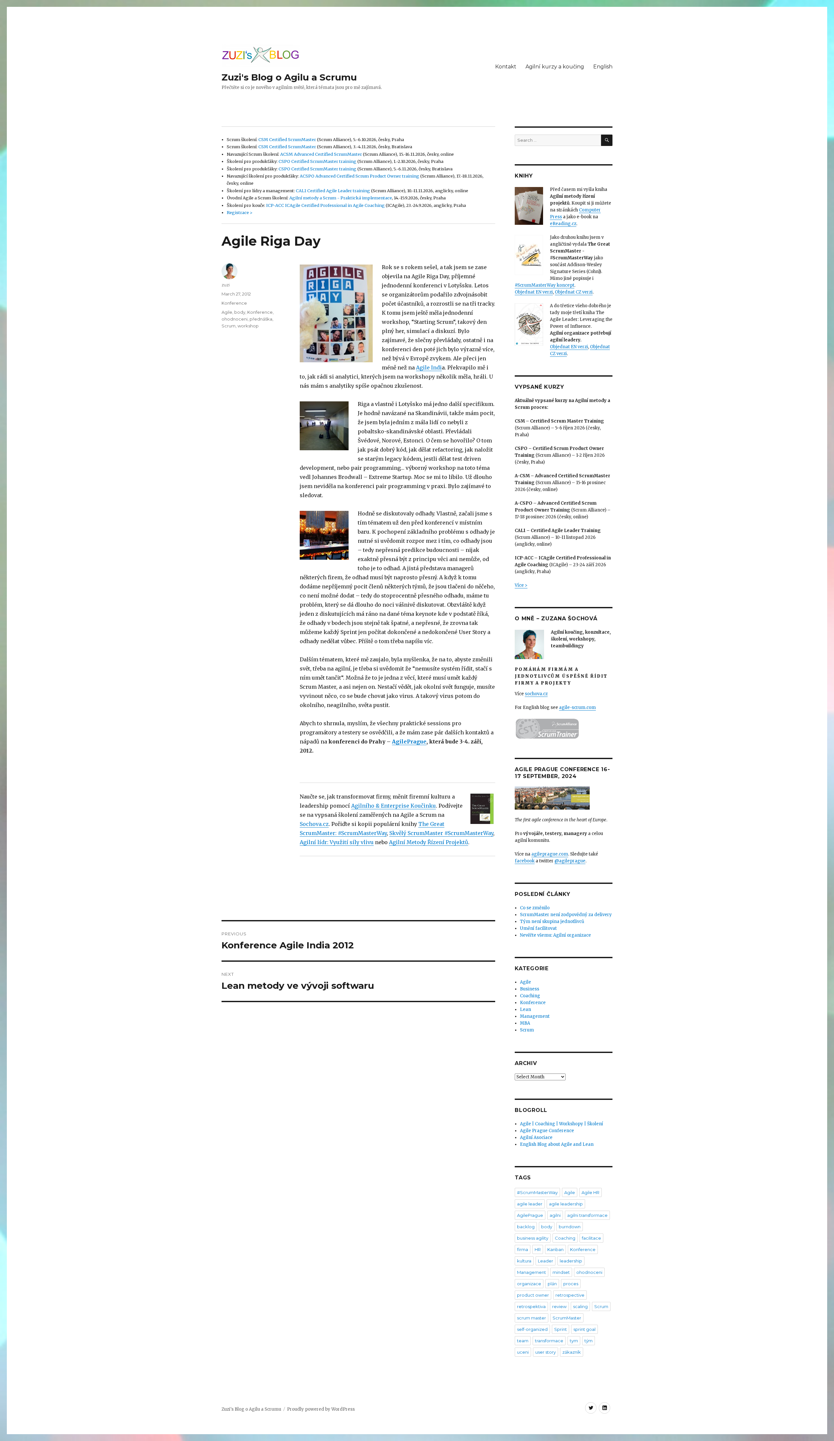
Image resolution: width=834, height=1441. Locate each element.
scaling (580, 1306)
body (239, 312)
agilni (555, 1215)
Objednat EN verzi (534, 292)
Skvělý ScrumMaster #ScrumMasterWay (441, 833)
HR (538, 1249)
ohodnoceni (235, 319)
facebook (525, 861)
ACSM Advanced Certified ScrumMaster (321, 154)
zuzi (226, 284)
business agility (532, 1238)
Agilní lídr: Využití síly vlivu (337, 842)
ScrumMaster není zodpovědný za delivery (566, 914)
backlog (526, 1226)
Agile (227, 312)
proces (570, 1283)
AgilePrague (409, 741)
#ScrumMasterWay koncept (544, 285)
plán (552, 1283)
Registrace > (239, 212)
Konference (234, 303)
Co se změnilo (535, 908)
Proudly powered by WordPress (321, 1409)
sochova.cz (536, 694)
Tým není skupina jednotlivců (552, 921)
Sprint (560, 1329)
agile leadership (566, 1203)
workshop (248, 325)
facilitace (591, 1238)
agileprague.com (549, 854)
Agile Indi (429, 367)
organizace (529, 1283)
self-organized (532, 1329)
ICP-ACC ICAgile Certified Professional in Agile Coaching (325, 205)
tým (588, 1340)
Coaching (530, 996)
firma (522, 1249)
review (559, 1306)
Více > (521, 585)
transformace (549, 1340)
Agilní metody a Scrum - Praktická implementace (340, 197)
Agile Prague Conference (547, 1130)
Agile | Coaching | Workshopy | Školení (561, 1124)
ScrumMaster (567, 1317)
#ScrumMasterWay (537, 1192)
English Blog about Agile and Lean (557, 1144)
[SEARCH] (606, 140)
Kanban (555, 1249)
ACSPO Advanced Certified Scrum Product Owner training (359, 176)
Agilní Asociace (536, 1137)
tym (574, 1340)
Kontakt (505, 67)
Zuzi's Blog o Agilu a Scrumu (289, 77)
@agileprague (569, 861)
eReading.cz (563, 223)
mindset (561, 1272)
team (522, 1340)
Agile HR (590, 1192)
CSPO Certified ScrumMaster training (317, 161)
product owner (533, 1295)
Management (535, 1016)
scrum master (531, 1317)
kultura (524, 1260)
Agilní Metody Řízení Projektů (428, 842)
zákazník (571, 1352)
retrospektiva (531, 1306)
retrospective (569, 1295)
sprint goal (584, 1329)
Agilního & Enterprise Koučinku (393, 805)
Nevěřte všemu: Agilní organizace (555, 935)
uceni (523, 1352)
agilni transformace (587, 1215)
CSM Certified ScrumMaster (287, 139)
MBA (525, 1023)
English (602, 67)
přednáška (261, 319)
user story (545, 1352)
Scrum (229, 325)
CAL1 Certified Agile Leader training (333, 190)
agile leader (529, 1203)
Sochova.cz (314, 824)
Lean (525, 1009)
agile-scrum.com (577, 707)
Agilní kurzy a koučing (554, 67)
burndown (570, 1226)
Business (529, 989)
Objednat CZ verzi (574, 292)
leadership (571, 1260)
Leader (545, 1260)
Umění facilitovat (538, 928)
